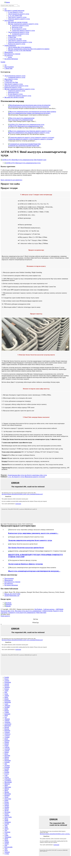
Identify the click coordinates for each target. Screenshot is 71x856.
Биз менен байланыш (11, 59)
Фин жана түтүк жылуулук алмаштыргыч (28, 611)
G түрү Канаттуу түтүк (15, 12)
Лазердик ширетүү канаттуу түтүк (19, 19)
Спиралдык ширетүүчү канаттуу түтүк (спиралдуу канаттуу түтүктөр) (30, 139)
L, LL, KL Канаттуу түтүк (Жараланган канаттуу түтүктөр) (26, 477)
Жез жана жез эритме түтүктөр (17, 22)
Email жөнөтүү (5, 616)
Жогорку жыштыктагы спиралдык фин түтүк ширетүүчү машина (28, 49)
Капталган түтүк (17, 27)
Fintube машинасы (10, 45)
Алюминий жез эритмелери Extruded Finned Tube (23, 145)
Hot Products (38, 609)
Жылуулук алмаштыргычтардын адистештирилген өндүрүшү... (34, 571)
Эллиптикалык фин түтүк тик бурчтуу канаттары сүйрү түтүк (27, 475)
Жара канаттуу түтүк (14, 35)
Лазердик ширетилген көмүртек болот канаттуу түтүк (30, 540)
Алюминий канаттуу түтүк (20, 34)
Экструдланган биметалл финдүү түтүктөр (25, 564)
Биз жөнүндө (8, 55)
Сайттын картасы (48, 609)
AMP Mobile (59, 609)
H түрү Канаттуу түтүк (19, 29)
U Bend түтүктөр (47, 611)
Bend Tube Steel (41, 612)
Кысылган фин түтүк (7, 611)
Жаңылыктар (8, 52)
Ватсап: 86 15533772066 (12, 594)
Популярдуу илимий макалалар (14, 10)
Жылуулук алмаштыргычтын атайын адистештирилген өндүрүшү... (29, 113)
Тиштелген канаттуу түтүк (20, 25)
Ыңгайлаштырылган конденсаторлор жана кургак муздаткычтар (28, 107)
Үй (5, 9)
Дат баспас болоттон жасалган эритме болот (26, 548)
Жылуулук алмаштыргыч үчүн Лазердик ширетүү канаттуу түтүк (28, 132)
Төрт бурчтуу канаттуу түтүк (17, 17)
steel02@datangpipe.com (11, 595)
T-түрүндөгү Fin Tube (15, 39)
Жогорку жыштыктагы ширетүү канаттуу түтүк (23, 24)
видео (10, 57)
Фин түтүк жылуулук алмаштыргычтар (20, 119)
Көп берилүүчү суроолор (12, 54)
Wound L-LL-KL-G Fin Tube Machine (19, 50)
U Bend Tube (12, 37)
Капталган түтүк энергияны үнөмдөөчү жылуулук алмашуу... (33, 533)
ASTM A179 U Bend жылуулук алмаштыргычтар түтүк (25, 126)
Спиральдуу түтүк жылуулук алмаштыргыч (22, 612)
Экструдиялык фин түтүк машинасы (19, 47)
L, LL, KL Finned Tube (15, 15)
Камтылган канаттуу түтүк (16, 44)
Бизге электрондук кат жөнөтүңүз (11, 180)
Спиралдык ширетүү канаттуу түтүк (23, 30)
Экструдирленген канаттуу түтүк (18, 14)
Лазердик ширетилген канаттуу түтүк (20, 42)
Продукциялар (9, 20)
